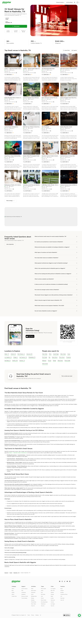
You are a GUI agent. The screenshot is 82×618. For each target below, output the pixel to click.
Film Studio (44, 357)
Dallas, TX (7, 354)
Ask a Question (10, 244)
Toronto (52, 602)
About (13, 588)
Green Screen (45, 363)
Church (42, 598)
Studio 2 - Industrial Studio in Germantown (13, 68)
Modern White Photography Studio (31, 156)
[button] (79, 615)
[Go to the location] (13, 60)
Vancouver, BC (29, 354)
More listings (9, 200)
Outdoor (62, 590)
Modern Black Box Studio (66, 127)
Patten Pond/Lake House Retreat (31, 97)
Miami (52, 596)
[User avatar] (77, 2)
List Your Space (69, 2)
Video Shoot (60, 360)
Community (23, 592)
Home (42, 590)
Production (68, 357)
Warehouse (43, 604)
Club (42, 596)
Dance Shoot (54, 357)
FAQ (22, 590)
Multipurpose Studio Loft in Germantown (13, 185)
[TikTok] (64, 581)
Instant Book (67, 50)
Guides (13, 592)
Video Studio (63, 354)
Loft (61, 596)
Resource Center (24, 596)
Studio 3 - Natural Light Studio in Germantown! (31, 68)
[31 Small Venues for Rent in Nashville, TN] (41, 216)
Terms (28, 615)
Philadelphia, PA (32, 357)
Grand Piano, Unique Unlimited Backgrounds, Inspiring (13, 156)
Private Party (33, 602)
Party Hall (62, 598)
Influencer (44, 360)
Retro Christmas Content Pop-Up (49, 97)
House (68, 354)
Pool (42, 592)
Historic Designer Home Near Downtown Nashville (68, 97)
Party (32, 588)
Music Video (44, 354)
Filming (54, 360)
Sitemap (37, 615)
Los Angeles (53, 588)
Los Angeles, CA (8, 357)
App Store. (70, 341)
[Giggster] (6, 2)
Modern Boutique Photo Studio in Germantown (13, 97)
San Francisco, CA (23, 357)
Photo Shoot (62, 357)
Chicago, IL (15, 357)
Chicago (52, 594)
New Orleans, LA (21, 354)
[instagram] (62, 581)
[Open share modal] (18, 55)
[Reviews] (69, 581)
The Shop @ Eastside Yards (48, 68)
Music (62, 588)
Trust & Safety (24, 598)
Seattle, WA (15, 360)
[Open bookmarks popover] (20, 55)
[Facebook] (59, 581)
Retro (50, 354)
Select (13, 594)
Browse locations (60, 2)
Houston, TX (22, 360)
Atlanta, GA (13, 354)
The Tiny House (45, 127)
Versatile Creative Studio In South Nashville (50, 156)
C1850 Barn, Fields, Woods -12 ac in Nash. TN (50, 185)
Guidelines (23, 594)
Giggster (6, 572)
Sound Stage (56, 354)
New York (53, 590)
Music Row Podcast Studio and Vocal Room (68, 68)
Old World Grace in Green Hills (67, 156)
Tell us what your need (66, 376)
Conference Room (64, 594)
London (52, 598)
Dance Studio (43, 600)
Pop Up (49, 360)
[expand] (76, 242)
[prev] (6, 60)
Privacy (32, 615)
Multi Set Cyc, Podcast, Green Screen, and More (31, 127)
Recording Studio (44, 602)
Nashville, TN (16, 572)
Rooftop (62, 592)
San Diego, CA (8, 360)
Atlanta (52, 592)
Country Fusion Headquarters (11, 127)
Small (11, 572)
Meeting (32, 600)
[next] (20, 60)
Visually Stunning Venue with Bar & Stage (68, 185)
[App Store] (30, 336)
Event (32, 594)
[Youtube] (67, 581)
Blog (12, 590)
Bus (49, 357)
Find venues (16, 26)
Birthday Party (34, 596)
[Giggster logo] (16, 581)
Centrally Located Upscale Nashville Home (31, 185)
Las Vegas (53, 604)
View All (33, 605)
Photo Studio (67, 360)
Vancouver (53, 600)
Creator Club (14, 596)
